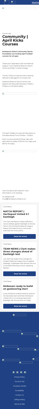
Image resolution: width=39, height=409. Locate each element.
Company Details (19, 386)
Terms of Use (19, 381)
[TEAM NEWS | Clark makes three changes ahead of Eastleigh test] (19, 259)
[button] (28, 2)
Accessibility (19, 390)
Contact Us (19, 395)
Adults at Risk (19, 404)
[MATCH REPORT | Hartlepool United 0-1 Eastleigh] (19, 222)
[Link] (6, 2)
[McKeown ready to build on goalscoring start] (19, 294)
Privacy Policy (19, 377)
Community (6, 33)
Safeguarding (19, 399)
